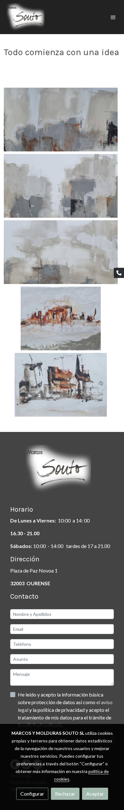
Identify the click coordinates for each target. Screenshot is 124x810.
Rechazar (65, 794)
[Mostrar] (61, 119)
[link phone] (119, 273)
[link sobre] (62, 472)
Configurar (32, 794)
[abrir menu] (113, 17)
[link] (25, 17)
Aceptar (95, 794)
